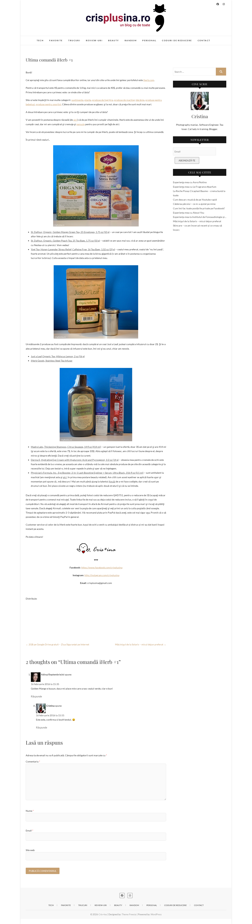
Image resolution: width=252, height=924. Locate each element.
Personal (149, 40)
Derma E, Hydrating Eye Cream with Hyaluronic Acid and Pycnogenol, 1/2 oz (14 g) (75, 459)
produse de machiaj (124, 100)
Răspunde (36, 696)
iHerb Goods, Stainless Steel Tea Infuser (52, 360)
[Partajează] (96, 631)
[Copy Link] (96, 625)
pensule (80, 124)
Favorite (56, 40)
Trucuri (74, 40)
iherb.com (148, 80)
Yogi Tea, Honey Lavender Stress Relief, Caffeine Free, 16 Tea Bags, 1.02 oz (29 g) (73, 249)
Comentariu (33, 761)
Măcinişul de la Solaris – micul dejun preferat (140, 644)
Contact (204, 40)
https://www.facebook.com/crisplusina (101, 567)
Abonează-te (187, 160)
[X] (96, 614)
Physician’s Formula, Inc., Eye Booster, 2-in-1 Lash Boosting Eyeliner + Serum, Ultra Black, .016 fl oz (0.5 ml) (87, 472)
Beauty (113, 40)
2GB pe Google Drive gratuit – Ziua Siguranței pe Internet (57, 644)
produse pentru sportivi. (49, 104)
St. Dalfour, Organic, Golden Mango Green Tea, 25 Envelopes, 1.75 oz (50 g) (70, 232)
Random (131, 40)
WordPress (156, 914)
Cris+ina (34, 38)
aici (75, 119)
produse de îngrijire (102, 100)
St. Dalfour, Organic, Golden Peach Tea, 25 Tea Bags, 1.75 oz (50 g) (65, 240)
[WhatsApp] (96, 609)
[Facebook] (96, 603)
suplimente (77, 100)
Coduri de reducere (177, 40)
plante (87, 100)
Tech (40, 40)
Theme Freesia (129, 914)
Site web (30, 850)
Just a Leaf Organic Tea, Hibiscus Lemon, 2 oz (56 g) (58, 356)
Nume (30, 810)
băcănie (140, 100)
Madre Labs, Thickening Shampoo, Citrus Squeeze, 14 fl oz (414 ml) (66, 446)
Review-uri (94, 40)
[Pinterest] (96, 620)
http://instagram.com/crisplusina (102, 575)
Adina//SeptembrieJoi (52, 674)
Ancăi (112, 481)
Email (29, 830)
